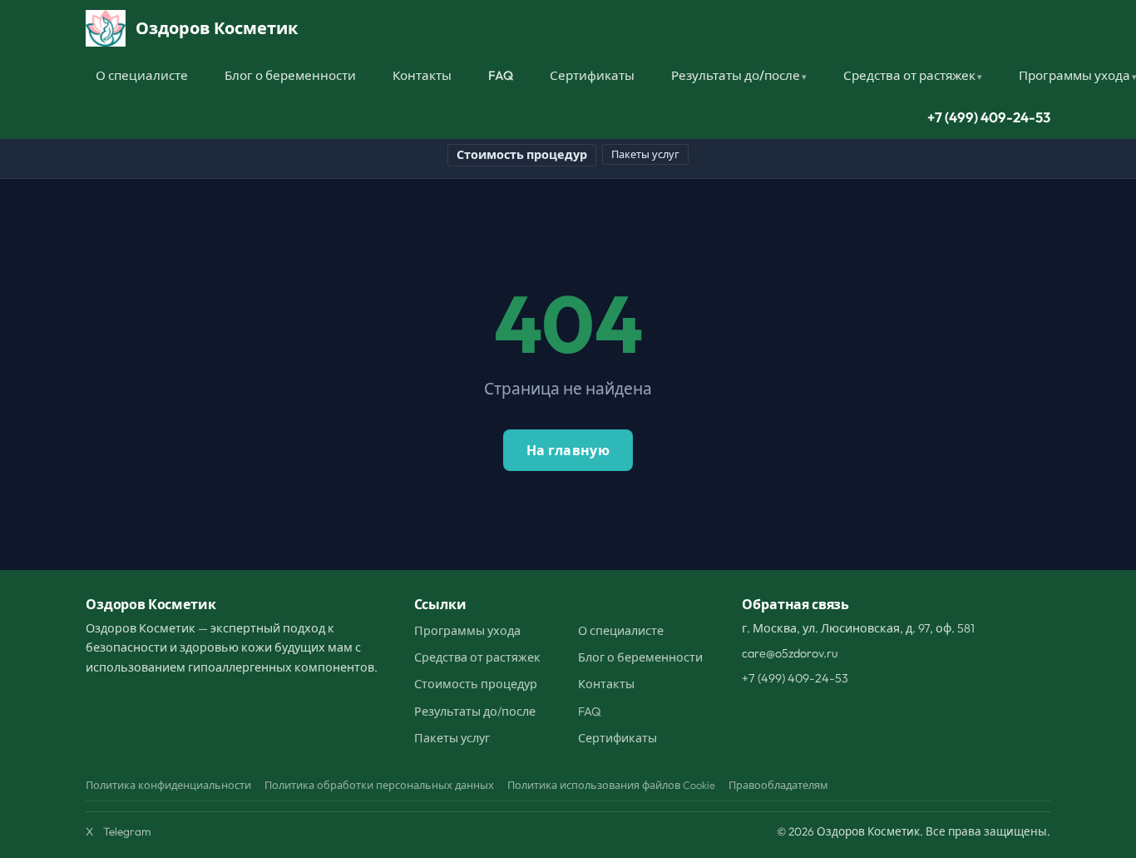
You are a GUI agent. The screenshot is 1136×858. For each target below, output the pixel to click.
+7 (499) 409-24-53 (988, 117)
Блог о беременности (290, 75)
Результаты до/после (735, 75)
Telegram (127, 831)
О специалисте (142, 75)
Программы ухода (467, 630)
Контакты (422, 75)
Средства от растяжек (909, 75)
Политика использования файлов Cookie (611, 784)
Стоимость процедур (522, 154)
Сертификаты (592, 75)
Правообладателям (778, 784)
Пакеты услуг (645, 154)
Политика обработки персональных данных (379, 784)
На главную (568, 450)
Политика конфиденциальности (168, 784)
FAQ (500, 75)
